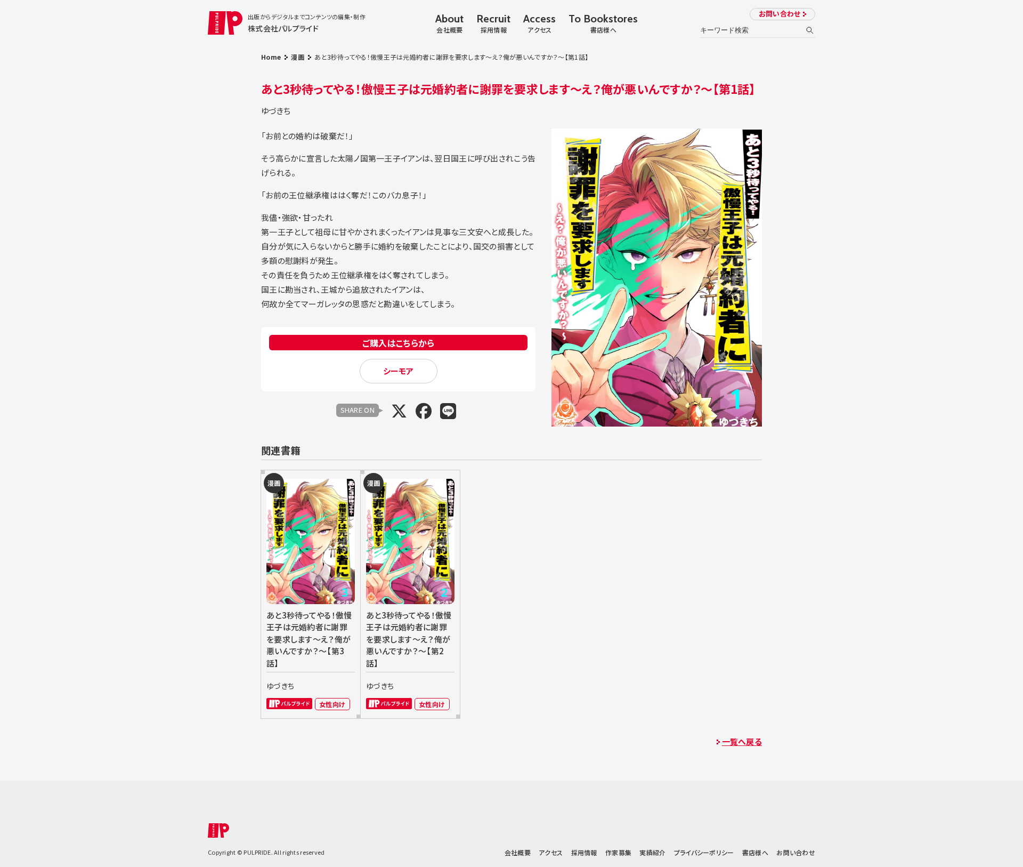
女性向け (332, 704)
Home (271, 56)
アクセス (551, 852)
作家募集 (618, 852)
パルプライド (289, 703)
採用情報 (584, 852)
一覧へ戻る (742, 741)
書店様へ (755, 852)
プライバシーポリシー (704, 852)
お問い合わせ (780, 14)
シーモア (398, 370)
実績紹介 (652, 852)
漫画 (297, 56)
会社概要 (518, 852)
